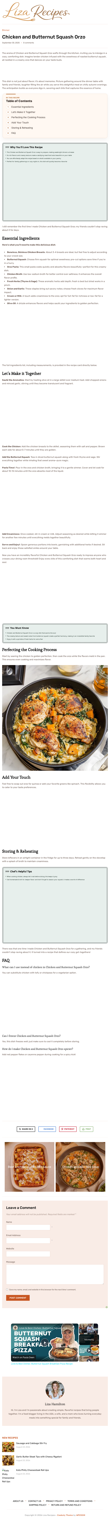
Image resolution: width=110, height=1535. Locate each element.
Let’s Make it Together (23, 112)
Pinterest (69, 1129)
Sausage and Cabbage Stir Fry (31, 1443)
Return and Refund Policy (66, 1505)
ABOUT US (18, 1501)
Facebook (49, 1129)
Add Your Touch (20, 122)
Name (9, 1222)
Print (88, 1129)
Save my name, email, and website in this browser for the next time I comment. (42, 1290)
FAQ (13, 133)
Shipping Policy (37, 1505)
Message (10, 1262)
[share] (73, 1326)
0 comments (28, 43)
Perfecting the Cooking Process (28, 117)
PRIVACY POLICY (54, 1501)
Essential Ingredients (22, 107)
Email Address (13, 1235)
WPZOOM (80, 1515)
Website (10, 1248)
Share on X (27, 1129)
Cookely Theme (65, 1515)
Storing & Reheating (22, 127)
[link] (15, 1328)
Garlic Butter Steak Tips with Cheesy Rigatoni (39, 1456)
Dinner (6, 30)
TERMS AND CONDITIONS (79, 1501)
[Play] (89, 1350)
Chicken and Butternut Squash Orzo (43, 37)
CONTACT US (34, 1501)
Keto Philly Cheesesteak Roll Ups (32, 1470)
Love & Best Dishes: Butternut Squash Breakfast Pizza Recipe (44, 1328)
